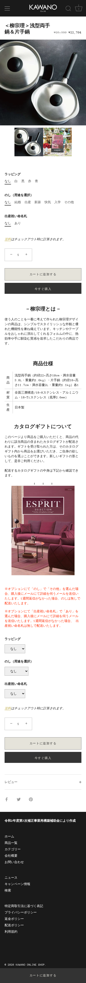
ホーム (9, 836)
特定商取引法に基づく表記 (24, 906)
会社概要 (11, 855)
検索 (8, 890)
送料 (8, 239)
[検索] (68, 9)
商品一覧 (11, 843)
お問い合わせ (14, 862)
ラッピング (13, 174)
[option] (43, 82)
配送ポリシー (14, 925)
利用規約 (11, 931)
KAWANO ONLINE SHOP (30, 964)
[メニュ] (7, 8)
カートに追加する (43, 975)
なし (8, 181)
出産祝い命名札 (16, 216)
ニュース (11, 877)
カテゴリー (13, 849)
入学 (57, 202)
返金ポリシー (14, 919)
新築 (37, 202)
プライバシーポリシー (21, 912)
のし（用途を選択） (19, 195)
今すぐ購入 (43, 289)
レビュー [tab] (11, 782)
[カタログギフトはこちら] (43, 488)
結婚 (17, 202)
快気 (47, 202)
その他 (69, 202)
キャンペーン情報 (17, 884)
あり (17, 223)
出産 (28, 202)
